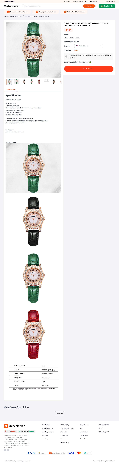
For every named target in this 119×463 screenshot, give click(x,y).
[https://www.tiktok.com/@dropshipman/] (5, 450)
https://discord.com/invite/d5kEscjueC (8, 450)
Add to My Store (88, 69)
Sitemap (112, 461)
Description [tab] (11, 89)
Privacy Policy (105, 461)
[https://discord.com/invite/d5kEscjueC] (8, 450)
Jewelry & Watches (16, 16)
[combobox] (85, 46)
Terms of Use (97, 461)
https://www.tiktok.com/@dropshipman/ (5, 450)
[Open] (100, 46)
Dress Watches (44, 16)
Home (6, 16)
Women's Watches (30, 16)
